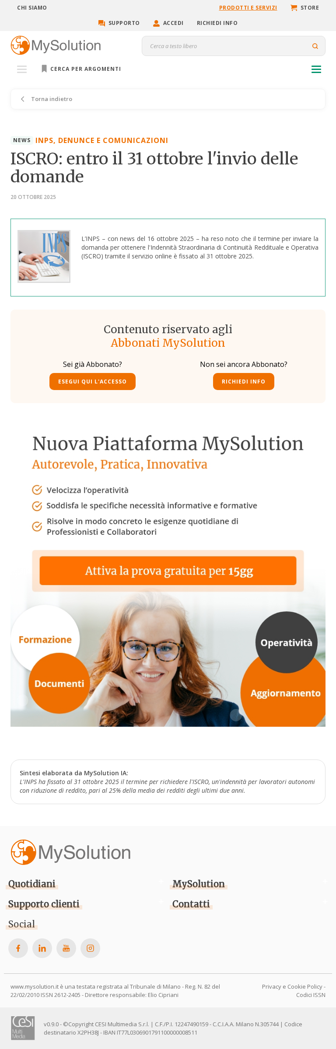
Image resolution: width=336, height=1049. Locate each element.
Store (310, 7)
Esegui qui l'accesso (92, 381)
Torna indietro (51, 99)
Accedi (173, 23)
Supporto (124, 23)
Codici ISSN (311, 995)
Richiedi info (217, 23)
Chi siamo (32, 7)
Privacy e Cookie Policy (292, 986)
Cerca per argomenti (85, 69)
